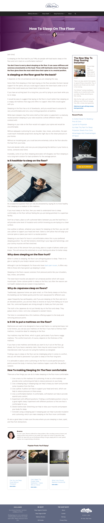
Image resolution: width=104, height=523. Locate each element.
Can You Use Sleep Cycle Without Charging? (16, 482)
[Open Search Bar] (75, 13)
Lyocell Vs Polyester (79, 124)
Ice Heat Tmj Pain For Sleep (82, 127)
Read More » (13, 486)
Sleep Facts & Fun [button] (59, 13)
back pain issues (51, 265)
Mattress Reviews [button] (33, 13)
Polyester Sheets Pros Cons (82, 130)
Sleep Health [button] (45, 13)
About (69, 13)
